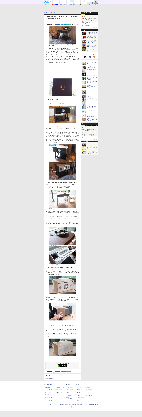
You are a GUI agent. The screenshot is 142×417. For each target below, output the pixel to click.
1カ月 (96, 14)
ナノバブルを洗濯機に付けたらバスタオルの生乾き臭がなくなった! (92, 144)
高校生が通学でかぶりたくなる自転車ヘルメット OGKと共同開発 (92, 78)
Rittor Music (68, 384)
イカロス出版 (77, 384)
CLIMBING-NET (69, 395)
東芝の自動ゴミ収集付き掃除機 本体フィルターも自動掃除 (92, 70)
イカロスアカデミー (80, 392)
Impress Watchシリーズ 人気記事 (90, 123)
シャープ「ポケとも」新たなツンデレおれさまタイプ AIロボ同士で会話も (92, 119)
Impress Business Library (58, 389)
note (69, 24)
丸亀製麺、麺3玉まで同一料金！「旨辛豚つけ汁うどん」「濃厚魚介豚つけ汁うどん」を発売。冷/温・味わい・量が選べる (90, 128)
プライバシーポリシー (74, 404)
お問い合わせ (55, 404)
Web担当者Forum (48, 387)
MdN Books (78, 395)
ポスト (50, 24)
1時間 (83, 14)
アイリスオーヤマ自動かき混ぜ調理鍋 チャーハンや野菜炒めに (92, 92)
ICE (85, 384)
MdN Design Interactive (80, 397)
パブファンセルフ (89, 392)
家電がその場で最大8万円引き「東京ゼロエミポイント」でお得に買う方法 (92, 152)
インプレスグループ (86, 404)
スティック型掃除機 (78, 4)
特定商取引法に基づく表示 (94, 404)
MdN (76, 394)
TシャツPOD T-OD (70, 389)
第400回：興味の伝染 (90, 116)
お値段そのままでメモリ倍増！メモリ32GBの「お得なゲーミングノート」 (92, 37)
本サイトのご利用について (48, 404)
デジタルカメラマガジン (49, 397)
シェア (58, 24)
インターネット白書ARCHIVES (50, 400)
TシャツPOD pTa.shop (90, 395)
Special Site (86, 30)
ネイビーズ (47, 377)
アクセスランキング (87, 12)
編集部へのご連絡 (67, 404)
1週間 (92, 14)
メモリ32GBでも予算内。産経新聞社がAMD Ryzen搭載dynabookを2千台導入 (92, 45)
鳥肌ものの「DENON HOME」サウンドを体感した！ (91, 49)
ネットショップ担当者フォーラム (60, 387)
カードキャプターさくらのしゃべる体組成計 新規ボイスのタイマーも (92, 111)
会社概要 (80, 404)
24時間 (87, 14)
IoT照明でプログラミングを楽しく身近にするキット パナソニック (92, 107)
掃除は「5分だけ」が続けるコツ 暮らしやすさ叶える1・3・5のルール (92, 87)
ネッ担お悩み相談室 (48, 394)
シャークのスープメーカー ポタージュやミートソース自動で (92, 99)
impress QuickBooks (89, 389)
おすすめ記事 (86, 141)
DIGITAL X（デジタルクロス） (59, 392)
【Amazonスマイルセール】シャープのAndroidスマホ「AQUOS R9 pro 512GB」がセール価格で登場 (90, 138)
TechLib (78, 400)
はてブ (64, 24)
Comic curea (88, 387)
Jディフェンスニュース (80, 387)
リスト (54, 24)
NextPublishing (57, 398)
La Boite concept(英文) (49, 378)
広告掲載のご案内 (61, 404)
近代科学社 (67, 397)
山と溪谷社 (67, 392)
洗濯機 (84, 4)
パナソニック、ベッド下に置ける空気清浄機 (90, 20)
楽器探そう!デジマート (70, 387)
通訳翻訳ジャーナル (80, 389)
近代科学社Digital (69, 398)
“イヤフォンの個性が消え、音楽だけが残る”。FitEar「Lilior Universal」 (91, 41)
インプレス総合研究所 (48, 389)
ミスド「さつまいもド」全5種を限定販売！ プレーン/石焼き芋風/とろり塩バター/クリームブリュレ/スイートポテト (90, 133)
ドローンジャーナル (48, 392)
